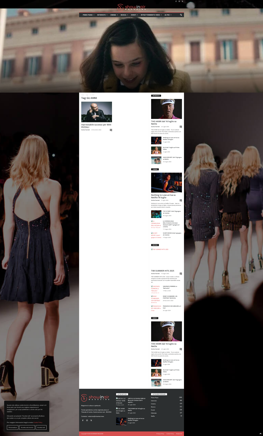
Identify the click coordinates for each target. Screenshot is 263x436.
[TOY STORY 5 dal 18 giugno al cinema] (156, 214)
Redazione (179, 433)
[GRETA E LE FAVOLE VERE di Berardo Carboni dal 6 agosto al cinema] (121, 401)
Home (82, 95)
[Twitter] (182, 1)
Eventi (133, 15)
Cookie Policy (37, 422)
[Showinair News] (131, 7)
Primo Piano (88, 15)
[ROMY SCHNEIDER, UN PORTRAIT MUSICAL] (156, 299)
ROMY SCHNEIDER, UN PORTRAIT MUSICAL (170, 297)
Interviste (101, 15)
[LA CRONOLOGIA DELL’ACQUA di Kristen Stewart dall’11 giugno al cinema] (156, 224)
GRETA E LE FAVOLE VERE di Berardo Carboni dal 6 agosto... (136, 400)
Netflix (153, 416)
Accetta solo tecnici (27, 427)
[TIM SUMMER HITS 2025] (166, 258)
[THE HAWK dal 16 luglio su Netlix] (166, 109)
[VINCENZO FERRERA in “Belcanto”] (156, 289)
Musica (123, 15)
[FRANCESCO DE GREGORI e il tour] (156, 309)
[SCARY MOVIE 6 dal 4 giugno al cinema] (156, 236)
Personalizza (13, 427)
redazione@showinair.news (96, 416)
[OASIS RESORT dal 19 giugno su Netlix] (156, 160)
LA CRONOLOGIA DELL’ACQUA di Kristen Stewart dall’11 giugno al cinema (171, 224)
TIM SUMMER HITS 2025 (162, 270)
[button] (181, 15)
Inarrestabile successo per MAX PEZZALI (96, 125)
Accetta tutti (41, 427)
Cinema (113, 15)
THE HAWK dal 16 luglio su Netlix (163, 122)
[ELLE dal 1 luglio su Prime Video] (156, 150)
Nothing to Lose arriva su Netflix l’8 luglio (171, 138)
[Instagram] (179, 1)
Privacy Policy (160, 433)
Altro (167, 15)
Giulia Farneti (85, 130)
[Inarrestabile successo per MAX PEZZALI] (96, 112)
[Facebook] (176, 1)
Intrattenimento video (150, 15)
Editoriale (154, 413)
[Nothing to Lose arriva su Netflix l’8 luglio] (156, 140)
